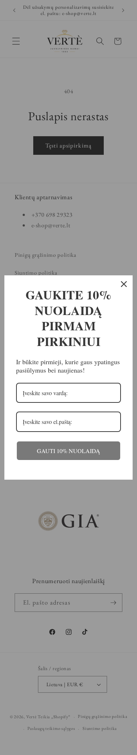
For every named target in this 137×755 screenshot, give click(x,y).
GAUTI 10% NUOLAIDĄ (68, 451)
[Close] (124, 284)
